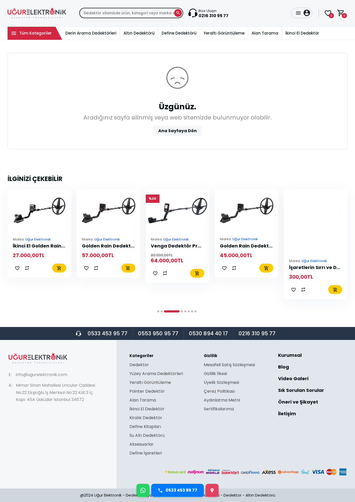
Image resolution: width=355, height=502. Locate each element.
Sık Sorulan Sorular (301, 390)
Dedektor (232, 495)
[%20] (177, 210)
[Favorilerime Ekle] (17, 268)
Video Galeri (293, 379)
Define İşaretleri (145, 453)
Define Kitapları (145, 427)
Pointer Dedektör (147, 391)
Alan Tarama (142, 400)
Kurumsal (290, 355)
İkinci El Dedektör (147, 409)
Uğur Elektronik (38, 239)
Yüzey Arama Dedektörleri (156, 374)
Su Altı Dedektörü (147, 435)
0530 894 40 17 (208, 333)
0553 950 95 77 (158, 333)
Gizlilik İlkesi (215, 374)
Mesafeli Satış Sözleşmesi (229, 365)
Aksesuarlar (141, 444)
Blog (283, 367)
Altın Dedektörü (260, 495)
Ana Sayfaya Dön (177, 131)
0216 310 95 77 (257, 333)
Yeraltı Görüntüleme (150, 382)
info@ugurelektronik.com (41, 375)
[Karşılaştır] (27, 268)
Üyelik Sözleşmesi (221, 382)
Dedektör (139, 365)
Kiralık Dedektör (145, 418)
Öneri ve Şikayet (298, 402)
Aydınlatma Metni (222, 400)
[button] (158, 311)
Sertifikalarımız (219, 409)
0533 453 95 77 (107, 333)
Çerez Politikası (219, 391)
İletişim (287, 413)
